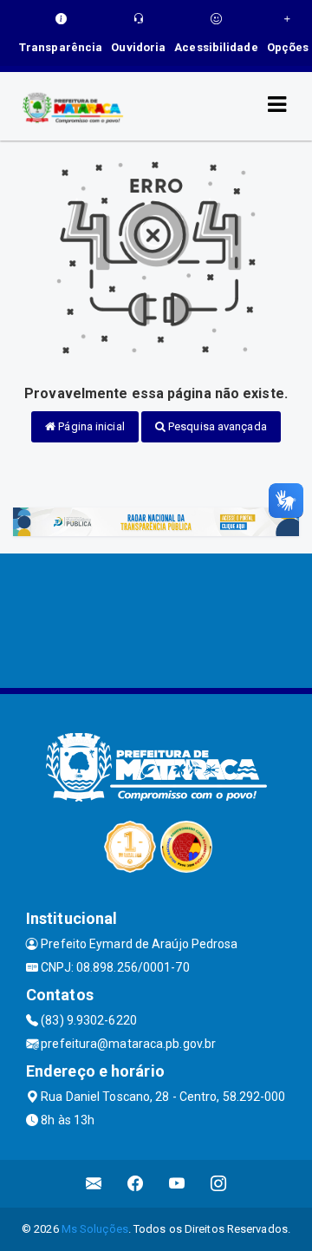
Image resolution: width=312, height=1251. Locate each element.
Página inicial (90, 426)
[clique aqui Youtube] (177, 1184)
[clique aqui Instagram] (219, 1184)
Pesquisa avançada (216, 426)
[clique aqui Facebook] (135, 1184)
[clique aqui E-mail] (94, 1184)
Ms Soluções (95, 1228)
